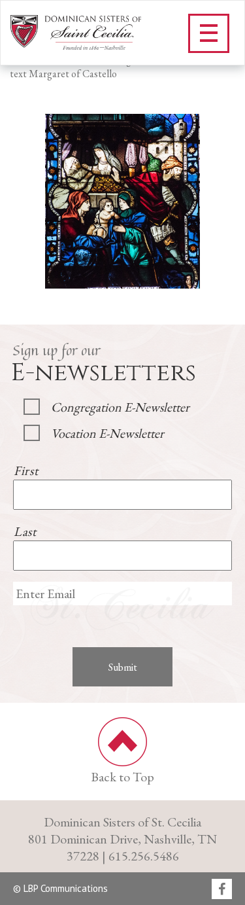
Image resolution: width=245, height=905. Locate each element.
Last (25, 531)
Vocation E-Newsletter (107, 433)
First (26, 470)
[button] (208, 33)
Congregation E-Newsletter (120, 407)
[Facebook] (222, 889)
